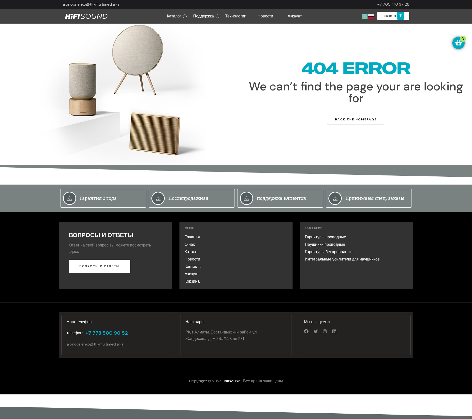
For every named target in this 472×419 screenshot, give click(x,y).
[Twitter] (315, 331)
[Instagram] (325, 331)
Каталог (174, 16)
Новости (265, 16)
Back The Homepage (356, 119)
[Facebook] (306, 331)
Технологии (235, 16)
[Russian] (371, 16)
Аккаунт (295, 16)
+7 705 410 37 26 (393, 4)
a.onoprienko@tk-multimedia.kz (91, 4)
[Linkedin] (334, 331)
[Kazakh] (365, 16)
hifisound (232, 381)
